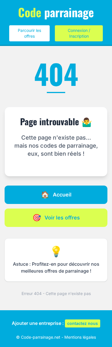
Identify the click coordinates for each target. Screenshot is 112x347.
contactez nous (82, 323)
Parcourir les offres (29, 33)
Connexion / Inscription (79, 33)
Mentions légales (80, 337)
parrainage (56, 12)
